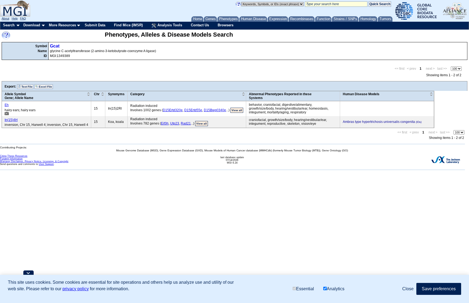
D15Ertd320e (173, 110)
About (5, 18)
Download (31, 25)
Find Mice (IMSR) (128, 25)
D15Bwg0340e (215, 110)
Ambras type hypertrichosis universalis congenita (379, 122)
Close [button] (408, 288)
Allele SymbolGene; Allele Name (19, 96)
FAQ (23, 18)
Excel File (45, 86)
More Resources (62, 25)
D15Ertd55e (193, 110)
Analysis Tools (169, 25)
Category (137, 94)
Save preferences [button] (439, 288)
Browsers (225, 25)
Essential (305, 288)
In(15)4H (11, 120)
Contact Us (200, 25)
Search (9, 25)
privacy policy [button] (75, 288)
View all (237, 110)
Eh (7, 105)
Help (15, 18)
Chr (97, 94)
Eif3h (165, 123)
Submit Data (95, 25)
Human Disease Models (361, 94)
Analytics (335, 288)
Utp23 (174, 123)
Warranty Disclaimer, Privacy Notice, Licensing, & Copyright (34, 161)
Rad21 (186, 123)
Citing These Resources (13, 156)
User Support (46, 164)
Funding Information (11, 158)
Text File (27, 86)
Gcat (54, 46)
